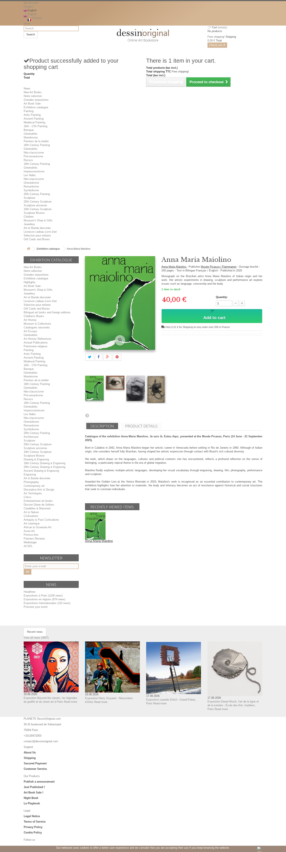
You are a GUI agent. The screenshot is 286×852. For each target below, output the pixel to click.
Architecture (31, 436)
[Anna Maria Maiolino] (94, 388)
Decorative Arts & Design (39, 489)
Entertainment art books (38, 500)
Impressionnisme (34, 171)
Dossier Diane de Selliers (39, 504)
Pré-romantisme (33, 156)
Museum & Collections (37, 323)
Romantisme (31, 186)
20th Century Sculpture (38, 201)
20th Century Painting (37, 194)
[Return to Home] (28, 249)
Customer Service (35, 768)
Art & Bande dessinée (37, 478)
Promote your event (36, 606)
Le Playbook (32, 803)
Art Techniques (33, 493)
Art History (30, 319)
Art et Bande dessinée (37, 228)
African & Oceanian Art (38, 527)
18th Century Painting (37, 145)
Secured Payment (35, 763)
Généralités (30, 133)
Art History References (37, 338)
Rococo (28, 160)
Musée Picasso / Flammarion (218, 266)
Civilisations (31, 516)
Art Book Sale (32, 103)
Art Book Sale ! (33, 792)
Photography (31, 482)
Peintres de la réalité (36, 141)
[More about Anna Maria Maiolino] (95, 525)
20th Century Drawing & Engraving (44, 467)
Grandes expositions (36, 99)
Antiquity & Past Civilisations (41, 519)
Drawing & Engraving (36, 459)
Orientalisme (31, 182)
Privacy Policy (33, 827)
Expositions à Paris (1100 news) (43, 595)
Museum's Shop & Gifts (38, 220)
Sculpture (29, 197)
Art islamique (32, 523)
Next (87, 415)
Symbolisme (31, 190)
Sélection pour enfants (37, 235)
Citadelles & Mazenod (37, 508)
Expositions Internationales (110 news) (47, 603)
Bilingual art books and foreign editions (47, 312)
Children (28, 216)
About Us (30, 752)
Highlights (30, 282)
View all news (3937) (36, 637)
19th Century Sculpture (38, 209)
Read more (70, 701)
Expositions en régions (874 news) (44, 599)
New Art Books (33, 92)
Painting (28, 111)
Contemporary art (34, 485)
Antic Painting (32, 114)
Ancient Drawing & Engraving (41, 470)
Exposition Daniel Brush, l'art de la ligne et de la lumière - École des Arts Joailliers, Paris (233, 705)
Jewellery (29, 224)
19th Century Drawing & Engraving (44, 463)
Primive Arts (31, 534)
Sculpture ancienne (35, 205)
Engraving (30, 474)
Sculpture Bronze (34, 212)
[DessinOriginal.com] (143, 33)
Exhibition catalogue (36, 107)
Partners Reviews (34, 538)
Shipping (30, 757)
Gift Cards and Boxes (37, 239)
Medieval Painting (34, 122)
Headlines (30, 591)
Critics (27, 497)
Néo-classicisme (34, 152)
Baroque (29, 130)
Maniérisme (31, 137)
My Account (31, 2)
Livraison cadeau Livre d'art (40, 231)
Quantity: (222, 297)
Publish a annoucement (39, 781)
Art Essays (30, 331)
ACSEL (28, 546)
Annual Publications (36, 342)
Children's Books (34, 316)
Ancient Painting (34, 118)
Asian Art (29, 531)
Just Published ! (34, 787)
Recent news (35, 631)
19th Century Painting (37, 163)
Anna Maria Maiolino (174, 266)
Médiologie (30, 542)
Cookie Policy (33, 832)
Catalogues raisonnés (37, 327)
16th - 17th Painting (35, 126)
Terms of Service (34, 821)
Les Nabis (30, 175)
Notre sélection (33, 96)
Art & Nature (31, 512)
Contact (28, 6)
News (27, 23)
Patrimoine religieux (36, 346)
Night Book (31, 797)
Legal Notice (32, 816)
